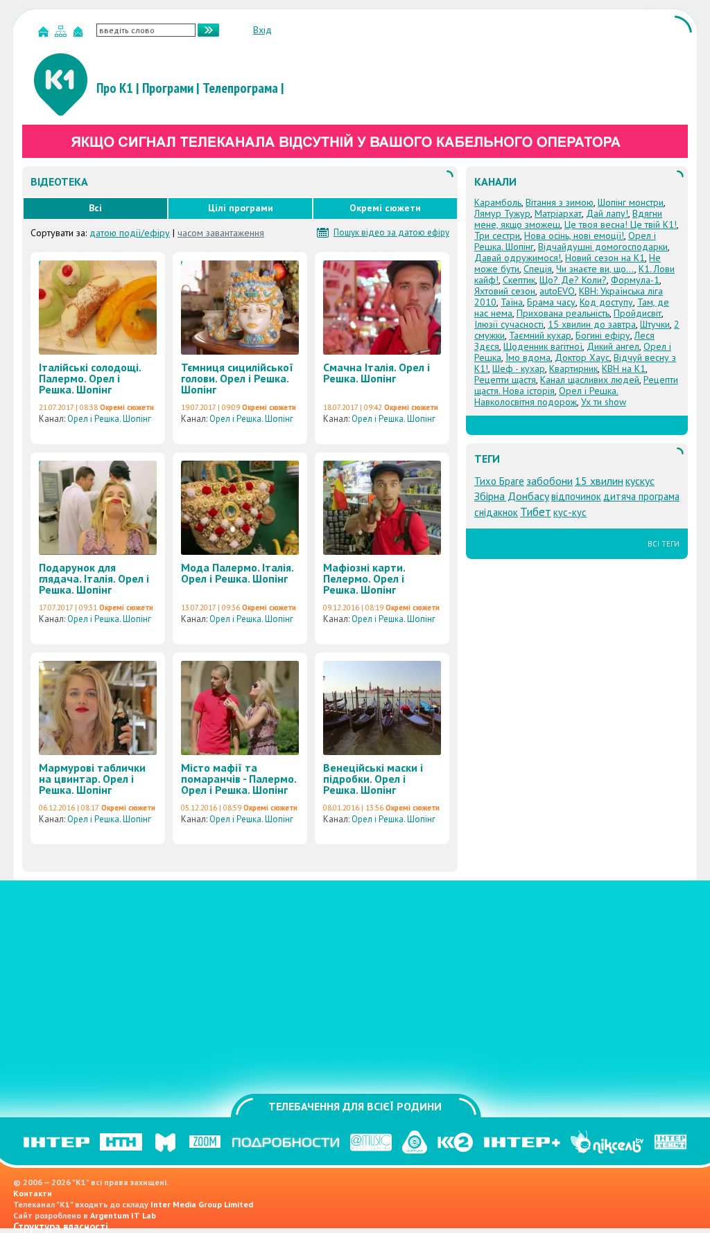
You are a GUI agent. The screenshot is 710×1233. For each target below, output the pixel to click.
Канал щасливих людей (589, 379)
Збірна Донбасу (511, 496)
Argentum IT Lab (123, 1215)
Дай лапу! (607, 213)
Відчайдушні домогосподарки (603, 246)
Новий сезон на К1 (605, 257)
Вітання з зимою (560, 202)
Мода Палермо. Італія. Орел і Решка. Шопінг (237, 572)
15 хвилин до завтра (592, 324)
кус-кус (570, 512)
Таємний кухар (540, 335)
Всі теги (663, 544)
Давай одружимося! (517, 257)
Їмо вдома (528, 357)
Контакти (32, 1193)
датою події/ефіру (129, 233)
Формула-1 (635, 280)
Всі (95, 208)
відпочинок (576, 496)
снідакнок (496, 512)
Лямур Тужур (502, 213)
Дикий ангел (613, 346)
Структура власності (60, 1226)
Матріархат (558, 213)
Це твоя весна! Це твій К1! (620, 224)
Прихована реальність (563, 313)
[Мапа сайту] (62, 34)
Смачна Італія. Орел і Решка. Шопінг (376, 372)
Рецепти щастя (505, 379)
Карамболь (497, 202)
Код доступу (606, 302)
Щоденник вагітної (542, 346)
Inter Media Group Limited (201, 1204)
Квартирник (573, 368)
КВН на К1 (624, 368)
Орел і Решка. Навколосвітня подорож (546, 396)
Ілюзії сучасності (509, 324)
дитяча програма (641, 496)
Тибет (535, 512)
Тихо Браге (499, 481)
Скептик (519, 280)
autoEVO (557, 291)
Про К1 (114, 88)
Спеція (537, 269)
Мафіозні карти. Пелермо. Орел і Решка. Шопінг (364, 578)
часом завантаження (221, 233)
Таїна (512, 302)
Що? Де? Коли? (573, 280)
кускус (640, 481)
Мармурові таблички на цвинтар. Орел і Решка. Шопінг (92, 779)
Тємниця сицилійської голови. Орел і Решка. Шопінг (237, 378)
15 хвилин (599, 481)
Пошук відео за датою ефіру (391, 232)
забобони (549, 481)
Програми (167, 88)
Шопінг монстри (631, 202)
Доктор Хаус (582, 357)
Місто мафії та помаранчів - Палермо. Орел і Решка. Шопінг (238, 779)
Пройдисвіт (637, 313)
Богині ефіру (602, 335)
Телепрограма (240, 88)
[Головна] (45, 34)
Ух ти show (603, 402)
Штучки (655, 324)
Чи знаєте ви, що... (595, 269)
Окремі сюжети (385, 208)
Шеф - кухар (518, 368)
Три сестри (497, 235)
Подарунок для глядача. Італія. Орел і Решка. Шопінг (94, 578)
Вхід (262, 30)
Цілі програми (240, 208)
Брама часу (551, 302)
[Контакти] (79, 34)
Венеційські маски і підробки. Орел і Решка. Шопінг (373, 779)
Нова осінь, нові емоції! (574, 235)
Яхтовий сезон (504, 291)
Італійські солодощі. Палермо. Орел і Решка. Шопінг (90, 378)
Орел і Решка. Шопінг (109, 419)
